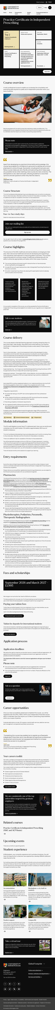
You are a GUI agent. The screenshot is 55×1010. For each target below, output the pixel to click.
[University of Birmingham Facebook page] (19, 984)
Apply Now (47, 71)
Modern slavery (14, 999)
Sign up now (27, 232)
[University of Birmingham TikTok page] (5, 989)
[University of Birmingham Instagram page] (5, 984)
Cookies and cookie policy (20, 1006)
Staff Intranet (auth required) (31, 999)
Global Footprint (35, 964)
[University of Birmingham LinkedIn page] (9, 984)
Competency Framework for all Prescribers (21, 522)
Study (10, 12)
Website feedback (31, 1006)
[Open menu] (50, 7)
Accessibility (21, 999)
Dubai (50, 2)
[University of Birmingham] (11, 7)
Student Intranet (43, 999)
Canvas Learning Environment (10, 1002)
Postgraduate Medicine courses (42, 13)
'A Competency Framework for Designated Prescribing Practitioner (23, 385)
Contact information (40, 1006)
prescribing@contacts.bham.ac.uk (33, 239)
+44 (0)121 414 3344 (10, 977)
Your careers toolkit (10, 786)
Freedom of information (45, 1002)
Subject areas (29, 13)
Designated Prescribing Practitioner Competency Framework (30, 486)
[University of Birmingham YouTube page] (19, 989)
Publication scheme (22, 1002)
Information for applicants (33, 1002)
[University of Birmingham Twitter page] (14, 984)
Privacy (5, 999)
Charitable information (8, 1006)
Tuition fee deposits (10, 634)
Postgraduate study (18, 13)
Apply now (7, 676)
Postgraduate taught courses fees (13, 616)
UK (46, 2)
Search (40, 7)
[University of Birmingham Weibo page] (9, 989)
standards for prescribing (39, 521)
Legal (8, 999)
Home (4, 12)
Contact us (9, 698)
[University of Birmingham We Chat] (14, 989)
